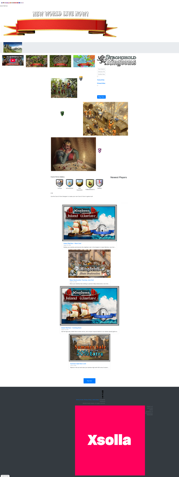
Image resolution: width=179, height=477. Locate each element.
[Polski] (9, 2)
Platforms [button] (43, 2)
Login (49, 2)
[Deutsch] (3, 2)
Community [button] (35, 2)
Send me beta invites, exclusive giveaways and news (101, 90)
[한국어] (21, 2)
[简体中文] (17, 2)
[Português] (14, 2)
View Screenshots (90, 69)
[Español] (10, 2)
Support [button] (27, 2)
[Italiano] (12, 2)
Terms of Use (79, 399)
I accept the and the (101, 80)
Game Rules (96, 399)
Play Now (89, 381)
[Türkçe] (16, 2)
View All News (124, 202)
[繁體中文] (19, 2)
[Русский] (7, 2)
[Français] (5, 2)
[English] (2, 2)
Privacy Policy (88, 399)
